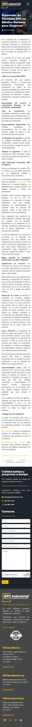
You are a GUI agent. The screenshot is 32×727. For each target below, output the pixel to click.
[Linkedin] (5, 720)
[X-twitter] (10, 720)
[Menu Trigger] (28, 3)
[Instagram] (15, 720)
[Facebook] (21, 720)
